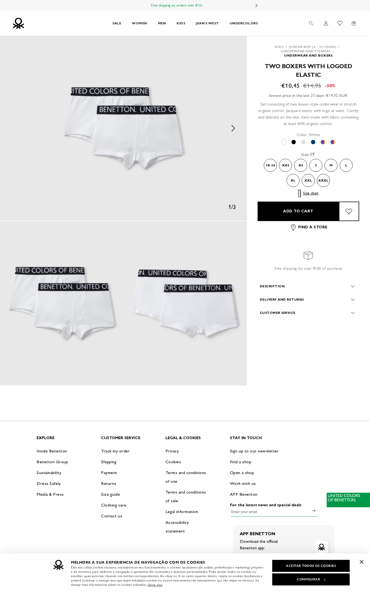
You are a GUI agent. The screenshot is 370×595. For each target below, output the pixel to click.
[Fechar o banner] (361, 562)
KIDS (181, 23)
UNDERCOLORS (244, 23)
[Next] (256, 5)
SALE (116, 23)
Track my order (115, 450)
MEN (162, 23)
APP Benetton (244, 494)
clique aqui (155, 585)
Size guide (110, 494)
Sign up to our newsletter (254, 450)
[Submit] (313, 510)
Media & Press (50, 494)
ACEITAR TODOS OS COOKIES (311, 566)
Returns (108, 483)
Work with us (243, 483)
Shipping (108, 461)
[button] (123, 128)
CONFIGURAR (308, 579)
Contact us (111, 515)
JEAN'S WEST (207, 23)
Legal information (181, 511)
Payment (109, 472)
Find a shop (241, 461)
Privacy (172, 450)
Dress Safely (49, 483)
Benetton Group (52, 461)
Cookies (173, 461)
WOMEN (139, 23)
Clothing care (113, 505)
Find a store (312, 227)
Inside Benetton (52, 450)
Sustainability (49, 472)
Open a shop (242, 472)
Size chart (311, 193)
